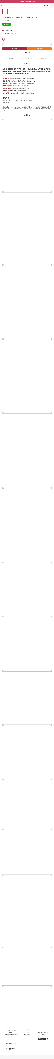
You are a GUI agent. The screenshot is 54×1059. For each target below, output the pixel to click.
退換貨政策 (27, 1030)
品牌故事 (27, 1029)
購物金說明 (27, 1032)
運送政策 (27, 1036)
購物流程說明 (27, 1034)
